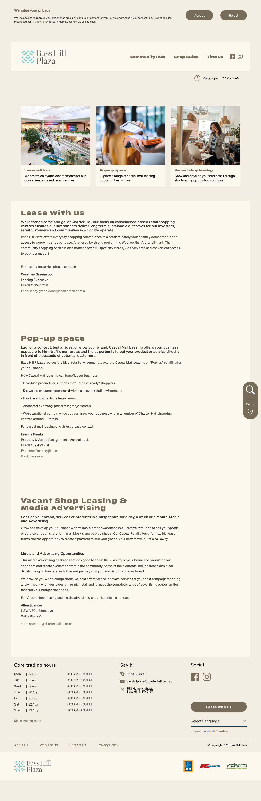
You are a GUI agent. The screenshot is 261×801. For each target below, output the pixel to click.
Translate (222, 731)
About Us (21, 745)
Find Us (215, 56)
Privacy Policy (40, 21)
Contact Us (77, 745)
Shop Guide (186, 56)
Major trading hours (27, 721)
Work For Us (49, 745)
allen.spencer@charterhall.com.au (47, 623)
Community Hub (147, 56)
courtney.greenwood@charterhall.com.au (56, 290)
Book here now (32, 456)
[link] (43, 56)
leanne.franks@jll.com (41, 450)
